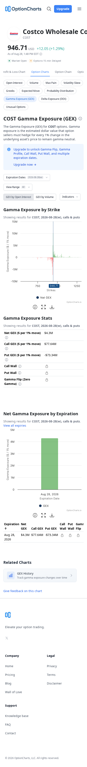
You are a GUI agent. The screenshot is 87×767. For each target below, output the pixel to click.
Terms (51, 675)
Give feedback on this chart (22, 591)
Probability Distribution (60, 91)
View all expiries (14, 425)
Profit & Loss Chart (13, 72)
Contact (10, 733)
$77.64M (37, 535)
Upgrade (63, 9)
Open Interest (14, 83)
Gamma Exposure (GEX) (20, 99)
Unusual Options (16, 107)
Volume (34, 83)
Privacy (52, 666)
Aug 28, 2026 (9, 537)
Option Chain (63, 72)
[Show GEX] (44, 505)
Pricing (10, 675)
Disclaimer (54, 683)
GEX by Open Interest (18, 197)
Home (9, 666)
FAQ (8, 724)
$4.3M (25, 535)
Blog (8, 683)
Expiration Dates (24, 177)
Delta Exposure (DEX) (53, 99)
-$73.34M (51, 535)
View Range (15, 187)
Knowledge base (17, 716)
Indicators (68, 197)
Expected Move (31, 91)
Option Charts (40, 72)
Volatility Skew (72, 83)
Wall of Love (13, 692)
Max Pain (51, 83)
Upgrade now (25, 164)
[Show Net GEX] (43, 297)
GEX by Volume (45, 197)
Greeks (10, 91)
